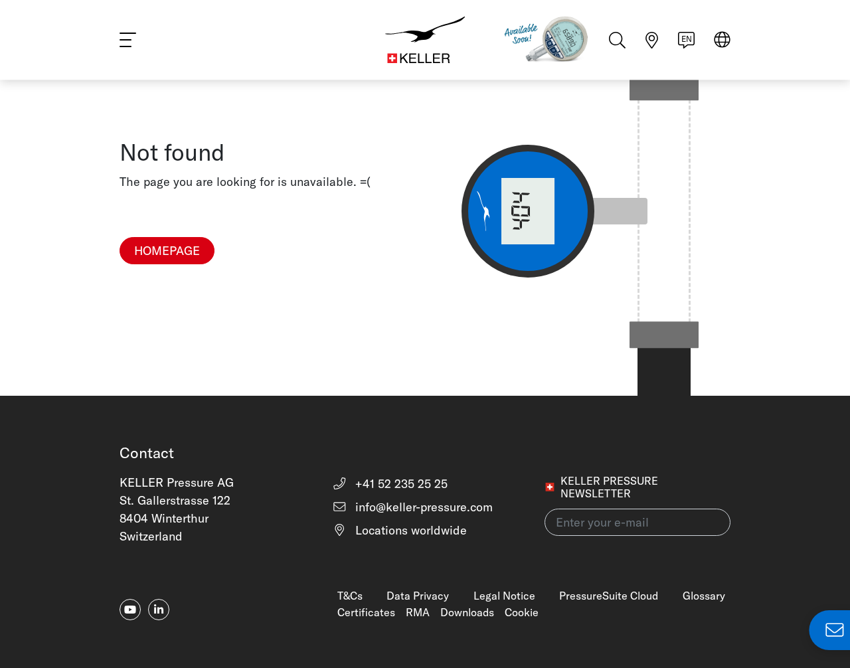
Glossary (704, 595)
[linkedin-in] (158, 609)
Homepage (167, 250)
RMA (418, 612)
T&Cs (350, 595)
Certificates (366, 612)
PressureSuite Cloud (608, 595)
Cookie (522, 612)
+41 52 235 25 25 (400, 483)
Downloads (467, 612)
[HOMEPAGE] (167, 272)
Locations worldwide (409, 530)
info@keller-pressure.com (422, 507)
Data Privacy (417, 595)
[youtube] (130, 609)
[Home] (425, 39)
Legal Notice (504, 595)
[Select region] (722, 40)
